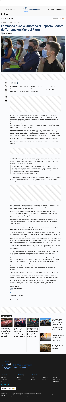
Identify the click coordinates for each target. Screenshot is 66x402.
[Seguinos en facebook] (2, 14)
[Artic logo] (4, 394)
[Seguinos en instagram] (7, 14)
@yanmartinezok (29, 166)
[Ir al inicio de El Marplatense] (32, 9)
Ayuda (47, 394)
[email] (6, 90)
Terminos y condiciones (60, 394)
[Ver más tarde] (6, 83)
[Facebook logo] (5, 386)
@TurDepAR (55, 168)
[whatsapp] (6, 97)
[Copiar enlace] (6, 101)
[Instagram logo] (8, 386)
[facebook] (6, 93)
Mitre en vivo (46, 13)
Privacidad (52, 394)
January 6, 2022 (36, 173)
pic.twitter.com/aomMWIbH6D (32, 171)
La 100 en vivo (53, 13)
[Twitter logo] (2, 386)
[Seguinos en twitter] (4, 14)
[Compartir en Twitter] (6, 86)
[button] (12, 83)
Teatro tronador (61, 13)
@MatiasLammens (18, 166)
